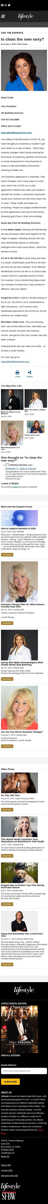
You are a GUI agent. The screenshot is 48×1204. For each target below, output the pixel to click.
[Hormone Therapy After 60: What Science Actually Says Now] (19, 582)
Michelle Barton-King (25, 939)
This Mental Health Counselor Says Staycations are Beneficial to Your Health (22, 840)
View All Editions (10, 1055)
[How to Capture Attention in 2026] (19, 518)
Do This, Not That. (10, 795)
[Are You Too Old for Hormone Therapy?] (19, 708)
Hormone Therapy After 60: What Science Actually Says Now (22, 605)
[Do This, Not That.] (19, 783)
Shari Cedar (22, 44)
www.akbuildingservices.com (15, 361)
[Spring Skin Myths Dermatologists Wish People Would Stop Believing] (19, 645)
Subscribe (10, 1082)
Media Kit (5, 1156)
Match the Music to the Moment (10, 413)
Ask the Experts (12, 33)
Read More (7, 555)
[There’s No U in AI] (35, 427)
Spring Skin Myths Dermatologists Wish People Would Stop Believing (22, 663)
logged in (16, 487)
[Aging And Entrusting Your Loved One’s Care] (19, 922)
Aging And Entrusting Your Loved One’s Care (22, 934)
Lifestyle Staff (18, 610)
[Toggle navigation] (2, 16)
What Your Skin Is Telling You (34, 410)
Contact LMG (6, 1170)
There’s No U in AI (31, 435)
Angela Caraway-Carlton (24, 798)
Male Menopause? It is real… (10, 448)
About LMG (6, 1165)
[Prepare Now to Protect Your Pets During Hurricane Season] (19, 873)
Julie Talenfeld (18, 532)
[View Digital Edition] (19, 1029)
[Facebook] (2, 5)
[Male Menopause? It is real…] (12, 433)
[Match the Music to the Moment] (12, 400)
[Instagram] (6, 5)
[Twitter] (9, 5)
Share (30, 376)
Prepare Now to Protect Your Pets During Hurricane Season (22, 886)
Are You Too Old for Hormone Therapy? (22, 732)
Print (18, 376)
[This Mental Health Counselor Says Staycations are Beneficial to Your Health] (19, 827)
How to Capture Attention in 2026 (18, 528)
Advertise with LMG (9, 1176)
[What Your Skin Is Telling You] (35, 399)
